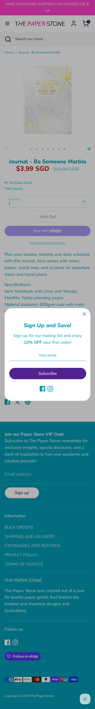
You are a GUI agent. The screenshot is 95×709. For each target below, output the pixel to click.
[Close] (84, 314)
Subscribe (48, 373)
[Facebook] (42, 389)
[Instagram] (50, 389)
